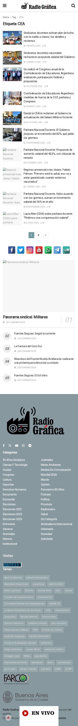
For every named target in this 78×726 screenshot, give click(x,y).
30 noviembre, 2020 (35, 207)
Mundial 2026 (49, 474)
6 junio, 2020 (32, 223)
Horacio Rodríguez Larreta (20, 643)
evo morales (58, 623)
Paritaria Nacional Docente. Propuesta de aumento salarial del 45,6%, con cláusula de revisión (49, 153)
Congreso (8, 474)
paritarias (37, 662)
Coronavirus (45, 597)
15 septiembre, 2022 (35, 143)
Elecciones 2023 (12, 514)
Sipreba (45, 669)
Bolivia (29, 590)
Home (6, 17)
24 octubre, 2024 (33, 122)
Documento (10, 494)
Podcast (46, 494)
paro (50, 662)
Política (45, 499)
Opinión (45, 484)
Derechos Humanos (14, 489)
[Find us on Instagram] (23, 445)
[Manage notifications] (8, 718)
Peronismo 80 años (52, 489)
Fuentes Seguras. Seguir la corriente (34, 333)
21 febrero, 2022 (33, 163)
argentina (38, 584)
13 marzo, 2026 (33, 62)
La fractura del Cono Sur (28, 346)
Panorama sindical (16, 662)
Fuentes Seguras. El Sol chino (31, 375)
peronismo (64, 662)
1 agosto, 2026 (32, 46)
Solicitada (47, 538)
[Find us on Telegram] (29, 445)
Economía (9, 499)
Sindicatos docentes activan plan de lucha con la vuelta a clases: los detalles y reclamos (49, 37)
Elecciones (9, 504)
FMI (35, 630)
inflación (46, 643)
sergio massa (28, 669)
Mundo (45, 479)
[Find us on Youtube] (16, 445)
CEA (21, 17)
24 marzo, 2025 (33, 106)
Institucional (10, 543)
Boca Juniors (12, 590)
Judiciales (47, 459)
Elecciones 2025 (12, 519)
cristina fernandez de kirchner (23, 610)
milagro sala (12, 656)
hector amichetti (39, 636)
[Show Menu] (4, 5)
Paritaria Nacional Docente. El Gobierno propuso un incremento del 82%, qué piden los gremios (49, 134)
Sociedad (46, 533)
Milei (27, 656)
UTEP (69, 669)
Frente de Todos (52, 630)
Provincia (46, 504)
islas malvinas (13, 649)
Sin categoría (49, 519)
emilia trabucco (14, 623)
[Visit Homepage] (38, 5)
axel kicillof (56, 584)
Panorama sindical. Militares (25, 317)
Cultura (7, 479)
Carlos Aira (44, 590)
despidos (10, 617)
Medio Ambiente (51, 464)
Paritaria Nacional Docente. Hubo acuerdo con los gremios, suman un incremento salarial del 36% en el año (48, 197)
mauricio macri (54, 649)
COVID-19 (54, 603)
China (68, 590)
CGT (58, 590)
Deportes (8, 484)
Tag (14, 17)
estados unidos (37, 623)
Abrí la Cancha (13, 577)
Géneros (8, 529)
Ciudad (7, 469)
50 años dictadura (14, 459)
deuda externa (29, 617)
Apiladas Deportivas (16, 584)
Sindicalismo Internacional (56, 524)
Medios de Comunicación (56, 469)
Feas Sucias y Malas (16, 630)
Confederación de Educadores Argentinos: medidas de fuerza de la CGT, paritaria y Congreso (49, 97)
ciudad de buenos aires (19, 597)
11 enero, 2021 (32, 187)
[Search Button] (73, 5)
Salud (44, 514)
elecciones (49, 617)
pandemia (41, 656)
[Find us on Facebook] (4, 445)
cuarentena (62, 610)
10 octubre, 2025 (33, 86)
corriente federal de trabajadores (24, 603)
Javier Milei (33, 649)
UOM (58, 669)
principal (10, 669)
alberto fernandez (37, 577)
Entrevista (9, 524)
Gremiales (9, 533)
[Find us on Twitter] (9, 445)
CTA (48, 610)
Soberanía (47, 529)
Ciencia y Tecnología (15, 464)
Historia (7, 538)
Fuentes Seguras (15, 636)
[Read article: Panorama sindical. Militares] (39, 286)
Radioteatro (48, 509)
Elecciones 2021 (12, 509)
